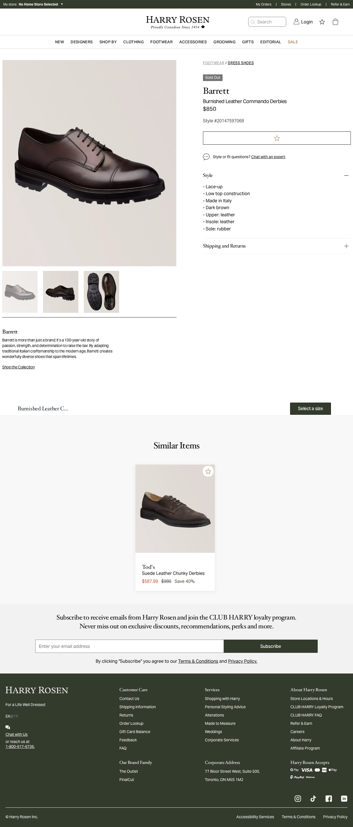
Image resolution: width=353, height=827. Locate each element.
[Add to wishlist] (208, 471)
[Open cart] (335, 22)
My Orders (263, 4)
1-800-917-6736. (20, 746)
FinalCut (126, 779)
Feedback (128, 739)
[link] (303, 22)
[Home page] (176, 22)
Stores (286, 4)
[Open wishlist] (322, 21)
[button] (252, 21)
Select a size (310, 408)
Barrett (216, 91)
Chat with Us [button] (17, 734)
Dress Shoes (241, 63)
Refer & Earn (340, 4)
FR (16, 716)
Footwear (213, 63)
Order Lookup (311, 4)
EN (8, 716)
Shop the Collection (18, 367)
